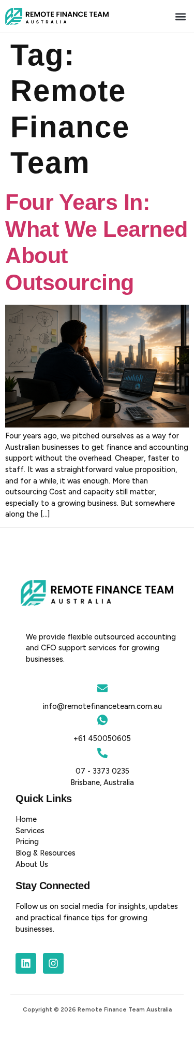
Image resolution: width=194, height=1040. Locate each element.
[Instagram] (53, 963)
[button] (180, 16)
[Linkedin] (26, 963)
